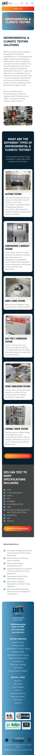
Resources (18, 681)
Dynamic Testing (18, 642)
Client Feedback (18, 687)
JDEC (9, 507)
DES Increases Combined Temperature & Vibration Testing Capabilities (18, 584)
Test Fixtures (18, 668)
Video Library (18, 684)
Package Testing (18, 645)
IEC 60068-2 (11, 501)
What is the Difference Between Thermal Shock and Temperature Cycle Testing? (18, 591)
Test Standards (18, 661)
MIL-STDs (10, 510)
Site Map (29, 750)
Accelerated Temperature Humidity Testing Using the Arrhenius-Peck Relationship (19, 553)
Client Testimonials (18, 697)
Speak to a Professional (17, 529)
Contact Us (18, 703)
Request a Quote (32, 3)
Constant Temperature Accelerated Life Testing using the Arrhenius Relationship (19, 571)
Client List (18, 690)
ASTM (9, 490)
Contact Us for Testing (18, 456)
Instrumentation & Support (18, 671)
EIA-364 (9, 496)
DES (22, 71)
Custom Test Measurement (18, 658)
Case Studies (18, 700)
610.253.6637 (27, 3)
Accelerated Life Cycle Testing (18, 655)
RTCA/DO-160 (11, 515)
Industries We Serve (18, 693)
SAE (8, 518)
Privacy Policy (22, 750)
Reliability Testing (18, 652)
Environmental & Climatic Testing (18, 649)
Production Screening (18, 665)
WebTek (16, 750)
